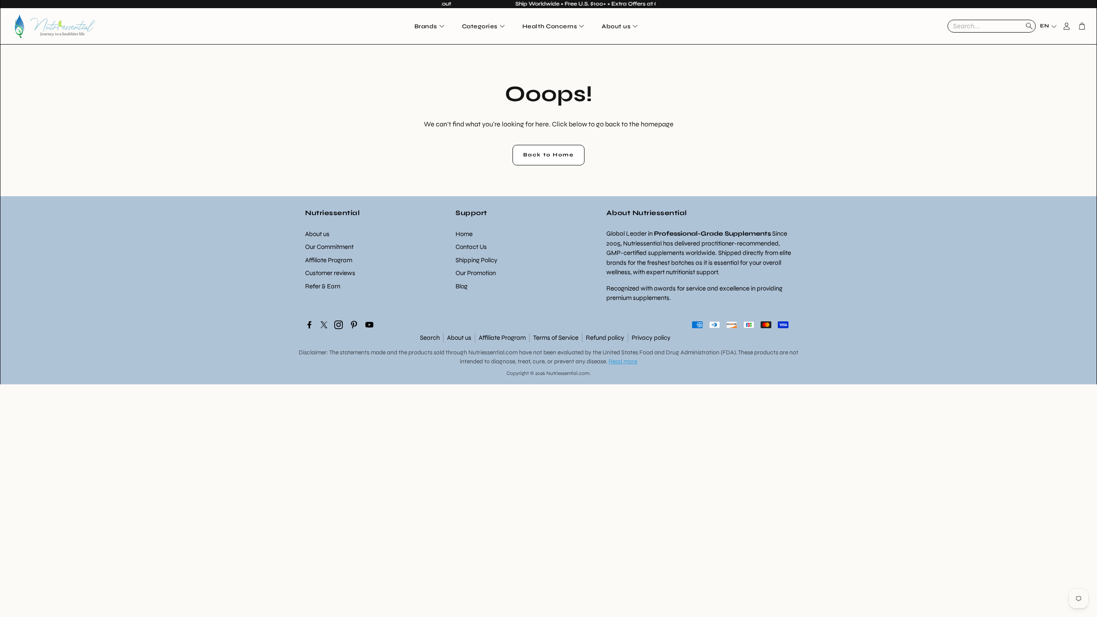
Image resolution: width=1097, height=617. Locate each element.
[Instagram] (338, 324)
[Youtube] (369, 324)
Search (430, 337)
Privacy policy (651, 337)
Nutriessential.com (493, 352)
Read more (622, 361)
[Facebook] (309, 324)
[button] (991, 26)
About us (459, 337)
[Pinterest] (354, 324)
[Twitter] (324, 324)
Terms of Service (555, 337)
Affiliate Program (502, 337)
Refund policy (605, 337)
